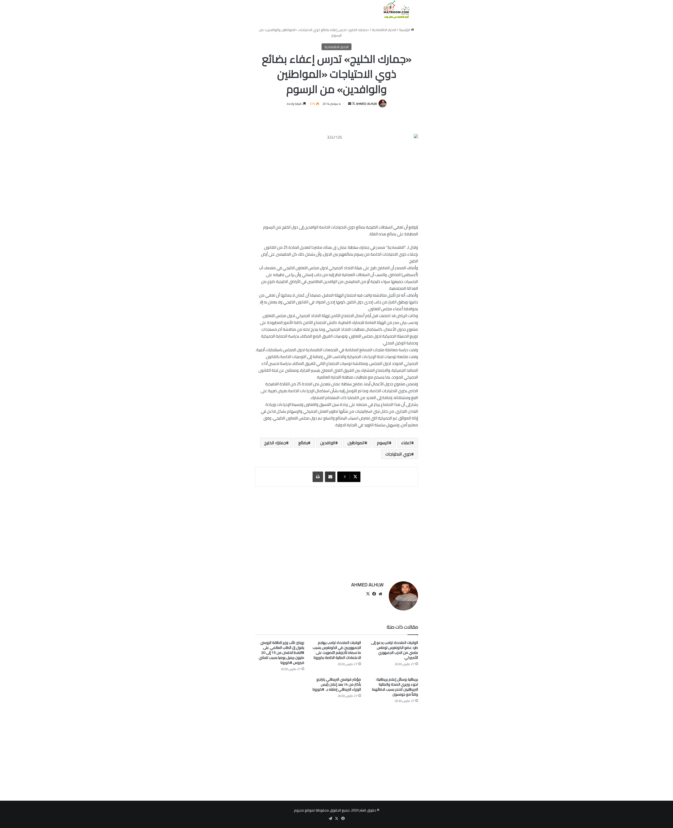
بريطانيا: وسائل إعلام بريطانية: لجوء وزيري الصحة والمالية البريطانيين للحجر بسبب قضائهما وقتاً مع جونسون (395, 687)
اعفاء (406, 443)
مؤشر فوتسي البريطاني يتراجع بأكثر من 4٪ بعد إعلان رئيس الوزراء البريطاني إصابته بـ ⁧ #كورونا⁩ (337, 684)
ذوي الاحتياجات (398, 454)
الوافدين (327, 443)
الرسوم (383, 443)
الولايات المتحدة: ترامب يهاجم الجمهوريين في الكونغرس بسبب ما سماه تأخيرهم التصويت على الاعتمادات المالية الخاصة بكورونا (337, 650)
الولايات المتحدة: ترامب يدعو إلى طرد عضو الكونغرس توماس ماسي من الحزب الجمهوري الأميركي (394, 650)
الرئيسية (405, 30)
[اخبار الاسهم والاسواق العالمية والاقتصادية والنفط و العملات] (393, 10)
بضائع (303, 443)
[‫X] (368, 594)
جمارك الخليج (275, 443)
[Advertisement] (336, 531)
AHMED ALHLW (366, 104)
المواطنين (356, 443)
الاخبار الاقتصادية (384, 30)
